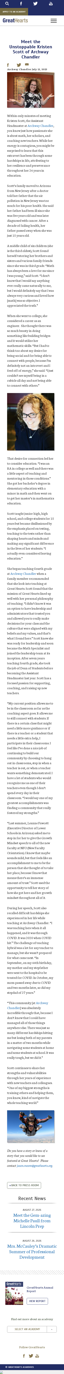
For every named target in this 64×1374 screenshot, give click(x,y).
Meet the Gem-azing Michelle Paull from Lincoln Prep (32, 1220)
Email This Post (27, 65)
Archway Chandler (40, 125)
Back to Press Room (25, 1185)
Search (11, 3)
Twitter (40, 3)
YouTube (55, 3)
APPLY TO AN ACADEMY (14, 11)
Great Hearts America (15, 20)
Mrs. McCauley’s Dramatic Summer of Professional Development (32, 1251)
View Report (37, 1301)
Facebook (25, 3)
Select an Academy (27, 1329)
